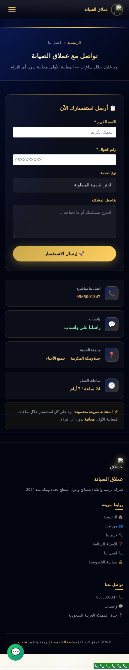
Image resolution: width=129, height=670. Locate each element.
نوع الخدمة (108, 173)
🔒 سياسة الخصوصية (105, 562)
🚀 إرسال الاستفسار (64, 253)
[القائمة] (12, 9)
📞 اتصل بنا (113, 553)
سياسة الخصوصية (64, 642)
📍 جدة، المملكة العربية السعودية (95, 615)
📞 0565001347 (109, 597)
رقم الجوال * (106, 149)
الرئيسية (74, 42)
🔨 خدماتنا (114, 535)
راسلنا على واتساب (82, 327)
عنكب (22, 642)
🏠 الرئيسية (113, 517)
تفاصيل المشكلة (104, 200)
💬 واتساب (114, 606)
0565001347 (88, 296)
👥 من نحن (114, 526)
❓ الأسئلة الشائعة (108, 544)
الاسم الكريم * (105, 122)
